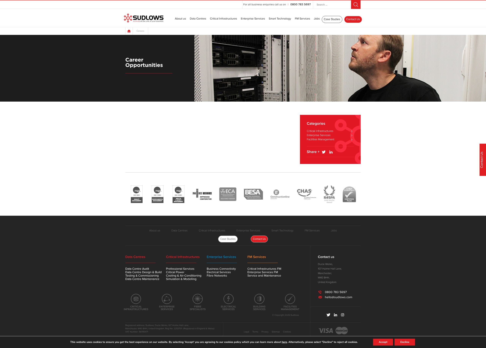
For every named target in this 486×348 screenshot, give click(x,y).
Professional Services (180, 268)
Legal (246, 332)
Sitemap (276, 332)
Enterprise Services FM (262, 272)
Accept (383, 342)
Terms (255, 332)
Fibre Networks (217, 275)
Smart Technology (280, 18)
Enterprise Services (253, 18)
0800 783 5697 (300, 4)
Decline (404, 342)
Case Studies (332, 19)
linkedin (335, 315)
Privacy (264, 332)
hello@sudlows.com (338, 297)
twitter (328, 315)
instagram (342, 315)
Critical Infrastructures (223, 18)
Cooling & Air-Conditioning (183, 275)
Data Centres (198, 18)
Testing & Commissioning (142, 275)
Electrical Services (219, 272)
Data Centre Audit (137, 268)
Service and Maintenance (264, 275)
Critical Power (175, 272)
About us (180, 18)
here (284, 342)
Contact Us (353, 19)
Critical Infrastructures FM (264, 268)
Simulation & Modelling (181, 279)
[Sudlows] (143, 18)
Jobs (317, 18)
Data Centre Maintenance (142, 279)
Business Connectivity (221, 268)
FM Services (302, 18)
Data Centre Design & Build (143, 272)
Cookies (287, 332)
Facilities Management (320, 139)
